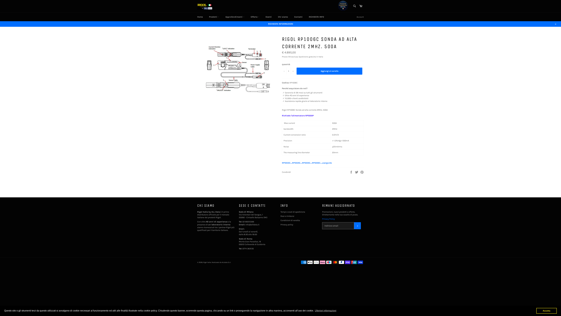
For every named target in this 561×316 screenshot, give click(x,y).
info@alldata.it (252, 224)
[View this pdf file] (333, 163)
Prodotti (213, 17)
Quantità (286, 64)
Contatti (298, 17)
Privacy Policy (328, 219)
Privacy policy (286, 224)
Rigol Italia (207, 262)
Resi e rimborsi (287, 216)
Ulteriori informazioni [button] (325, 310)
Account (360, 17)
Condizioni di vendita (290, 220)
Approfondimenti (234, 17)
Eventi (269, 17)
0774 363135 (248, 248)
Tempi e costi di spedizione (292, 212)
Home (200, 17)
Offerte (254, 17)
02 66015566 (248, 221)
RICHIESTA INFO (316, 17)
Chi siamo (283, 17)
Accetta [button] (546, 311)
